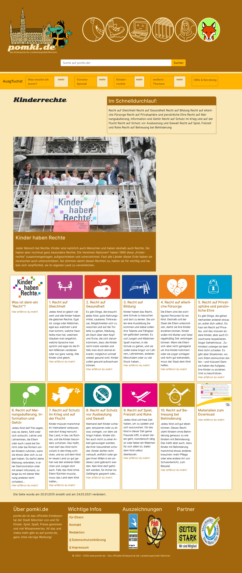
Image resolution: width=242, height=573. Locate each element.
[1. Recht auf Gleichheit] (65, 287)
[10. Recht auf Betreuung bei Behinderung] (177, 395)
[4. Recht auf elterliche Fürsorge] (177, 287)
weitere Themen (159, 81)
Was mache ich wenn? (38, 81)
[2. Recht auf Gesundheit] (102, 287)
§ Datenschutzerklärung (87, 540)
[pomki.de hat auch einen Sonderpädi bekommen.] (156, 532)
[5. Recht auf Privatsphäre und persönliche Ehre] (214, 287)
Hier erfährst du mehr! (25, 311)
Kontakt (75, 525)
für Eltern (76, 517)
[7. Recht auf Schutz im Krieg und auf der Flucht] (65, 395)
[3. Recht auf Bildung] (139, 287)
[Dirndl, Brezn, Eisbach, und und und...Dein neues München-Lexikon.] (162, 29)
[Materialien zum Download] (214, 395)
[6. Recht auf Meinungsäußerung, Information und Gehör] (28, 395)
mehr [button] (61, 79)
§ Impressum (79, 547)
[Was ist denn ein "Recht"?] (28, 287)
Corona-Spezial (82, 81)
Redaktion (77, 532)
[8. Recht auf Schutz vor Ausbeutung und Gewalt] (102, 395)
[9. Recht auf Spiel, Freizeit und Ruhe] (139, 395)
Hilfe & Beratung (205, 80)
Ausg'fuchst (12, 81)
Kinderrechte (121, 81)
